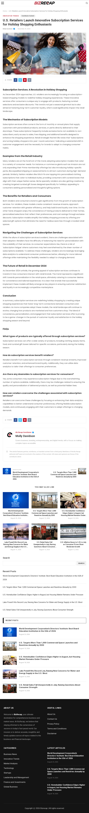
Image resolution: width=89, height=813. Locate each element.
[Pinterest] (25, 80)
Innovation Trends (11, 16)
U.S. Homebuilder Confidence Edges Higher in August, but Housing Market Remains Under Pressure (43, 595)
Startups (7, 773)
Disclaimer (52, 733)
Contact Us (52, 719)
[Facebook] (15, 80)
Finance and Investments (14, 782)
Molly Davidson (8, 29)
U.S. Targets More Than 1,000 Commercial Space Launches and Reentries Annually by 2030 (44, 513)
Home (5, 11)
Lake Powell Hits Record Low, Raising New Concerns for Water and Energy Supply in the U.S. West (42, 602)
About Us (51, 714)
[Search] (87, 3)
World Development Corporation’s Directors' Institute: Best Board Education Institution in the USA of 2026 (43, 578)
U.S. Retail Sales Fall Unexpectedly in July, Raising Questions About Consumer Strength (38, 610)
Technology (9, 768)
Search (6, 557)
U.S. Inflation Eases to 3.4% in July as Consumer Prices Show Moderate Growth (73, 544)
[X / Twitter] (20, 80)
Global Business (11, 787)
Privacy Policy (53, 724)
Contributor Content (28, 16)
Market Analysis (10, 763)
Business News (10, 754)
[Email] (29, 80)
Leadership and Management (16, 777)
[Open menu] (2, 3)
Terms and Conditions (57, 728)
